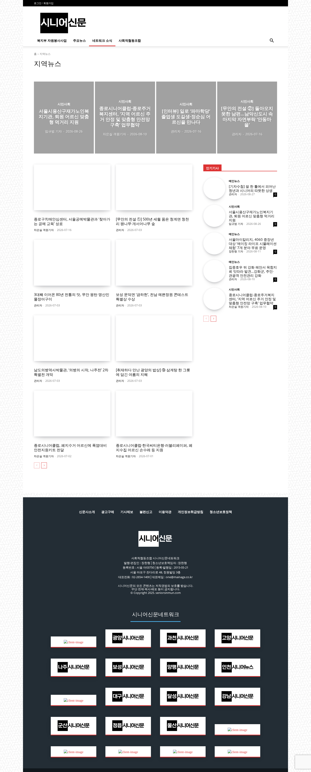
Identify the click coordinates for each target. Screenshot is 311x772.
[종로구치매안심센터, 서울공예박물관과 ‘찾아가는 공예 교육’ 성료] (72, 187)
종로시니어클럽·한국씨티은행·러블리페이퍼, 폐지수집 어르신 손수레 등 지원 (154, 447)
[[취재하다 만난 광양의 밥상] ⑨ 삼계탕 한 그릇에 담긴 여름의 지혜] (154, 338)
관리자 (120, 230)
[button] (271, 41)
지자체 (79, 72)
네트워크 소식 (102, 40)
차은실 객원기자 (44, 230)
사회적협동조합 (130, 40)
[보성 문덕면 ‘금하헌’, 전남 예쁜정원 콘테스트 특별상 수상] (154, 263)
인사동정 (65, 72)
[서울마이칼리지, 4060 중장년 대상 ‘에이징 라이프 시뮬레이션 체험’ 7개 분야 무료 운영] (214, 243)
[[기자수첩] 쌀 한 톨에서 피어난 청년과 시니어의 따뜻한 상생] (214, 188)
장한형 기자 (236, 251)
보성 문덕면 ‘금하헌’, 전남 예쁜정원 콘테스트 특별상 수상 (152, 296)
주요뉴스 (79, 40)
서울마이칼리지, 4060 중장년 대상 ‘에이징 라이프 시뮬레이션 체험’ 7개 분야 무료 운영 (253, 243)
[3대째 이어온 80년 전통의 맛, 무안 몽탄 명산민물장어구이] (72, 263)
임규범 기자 (236, 224)
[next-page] (44, 465)
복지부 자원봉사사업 (52, 40)
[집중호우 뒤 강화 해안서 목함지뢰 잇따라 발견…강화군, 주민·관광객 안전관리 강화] (214, 271)
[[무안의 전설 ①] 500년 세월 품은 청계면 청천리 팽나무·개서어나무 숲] (154, 187)
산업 (38, 72)
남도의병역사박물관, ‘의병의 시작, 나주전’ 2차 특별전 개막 (71, 372)
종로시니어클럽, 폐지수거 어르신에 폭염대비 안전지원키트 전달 (70, 447)
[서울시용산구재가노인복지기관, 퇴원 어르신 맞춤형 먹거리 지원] (64, 118)
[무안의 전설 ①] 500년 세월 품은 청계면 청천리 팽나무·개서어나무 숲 (152, 221)
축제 (89, 72)
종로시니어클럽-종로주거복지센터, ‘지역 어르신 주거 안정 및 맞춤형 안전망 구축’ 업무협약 (252, 298)
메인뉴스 (234, 181)
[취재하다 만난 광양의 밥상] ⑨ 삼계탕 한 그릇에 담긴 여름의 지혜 (153, 372)
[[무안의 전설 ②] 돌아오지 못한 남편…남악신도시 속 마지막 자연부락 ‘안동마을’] (247, 118)
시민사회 (51, 72)
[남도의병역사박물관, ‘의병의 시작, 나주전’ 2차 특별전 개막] (72, 338)
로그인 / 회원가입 (44, 3)
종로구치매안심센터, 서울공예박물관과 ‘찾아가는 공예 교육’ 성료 (72, 221)
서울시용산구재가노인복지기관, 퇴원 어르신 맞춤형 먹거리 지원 (251, 216)
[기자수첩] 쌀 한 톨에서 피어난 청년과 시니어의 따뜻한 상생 (252, 188)
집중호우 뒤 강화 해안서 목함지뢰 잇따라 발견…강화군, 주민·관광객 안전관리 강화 (253, 271)
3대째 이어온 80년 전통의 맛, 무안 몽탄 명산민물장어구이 (71, 296)
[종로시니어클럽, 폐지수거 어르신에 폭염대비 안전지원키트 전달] (72, 414)
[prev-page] (37, 465)
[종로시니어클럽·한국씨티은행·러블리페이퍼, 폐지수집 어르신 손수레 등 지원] (154, 414)
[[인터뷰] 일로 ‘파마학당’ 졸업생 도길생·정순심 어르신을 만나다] (186, 118)
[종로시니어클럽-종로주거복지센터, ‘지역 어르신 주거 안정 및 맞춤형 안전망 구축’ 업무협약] (125, 118)
